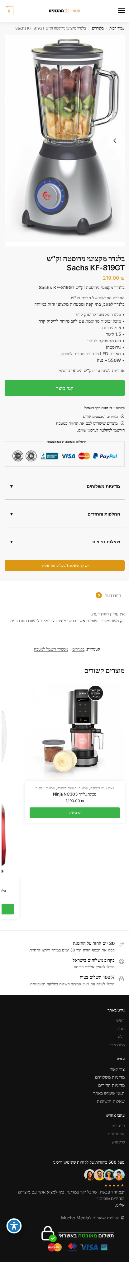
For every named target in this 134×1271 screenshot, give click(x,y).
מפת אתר (116, 1044)
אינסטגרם (116, 1133)
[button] (9, 11)
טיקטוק (118, 1141)
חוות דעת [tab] (110, 595)
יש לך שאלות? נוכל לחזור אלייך (65, 565)
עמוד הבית (117, 28)
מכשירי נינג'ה (45, 788)
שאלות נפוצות (106, 541)
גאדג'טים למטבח (102, 788)
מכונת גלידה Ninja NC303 (75, 794)
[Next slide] (115, 140)
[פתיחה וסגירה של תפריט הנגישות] (14, 1225)
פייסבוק (118, 1125)
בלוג (121, 1036)
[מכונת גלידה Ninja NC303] (75, 731)
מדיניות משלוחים (103, 486)
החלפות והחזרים (104, 514)
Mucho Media (75, 1217)
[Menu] (115, 11)
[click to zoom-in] (65, 140)
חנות (121, 1028)
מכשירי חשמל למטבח (51, 649)
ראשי (120, 1020)
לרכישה (75, 812)
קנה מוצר (65, 388)
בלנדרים (98, 28)
